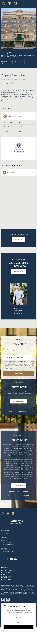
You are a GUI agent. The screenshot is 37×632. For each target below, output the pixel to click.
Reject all (18, 618)
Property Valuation (8, 576)
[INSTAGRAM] (3, 559)
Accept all (18, 627)
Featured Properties (8, 570)
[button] (18, 401)
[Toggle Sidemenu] (34, 3)
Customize (18, 622)
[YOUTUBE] (11, 559)
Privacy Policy (8, 368)
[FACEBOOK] (7, 559)
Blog (3, 574)
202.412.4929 (19, 150)
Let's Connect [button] (6, 579)
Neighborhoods (6, 572)
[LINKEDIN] (15, 559)
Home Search (5, 578)
